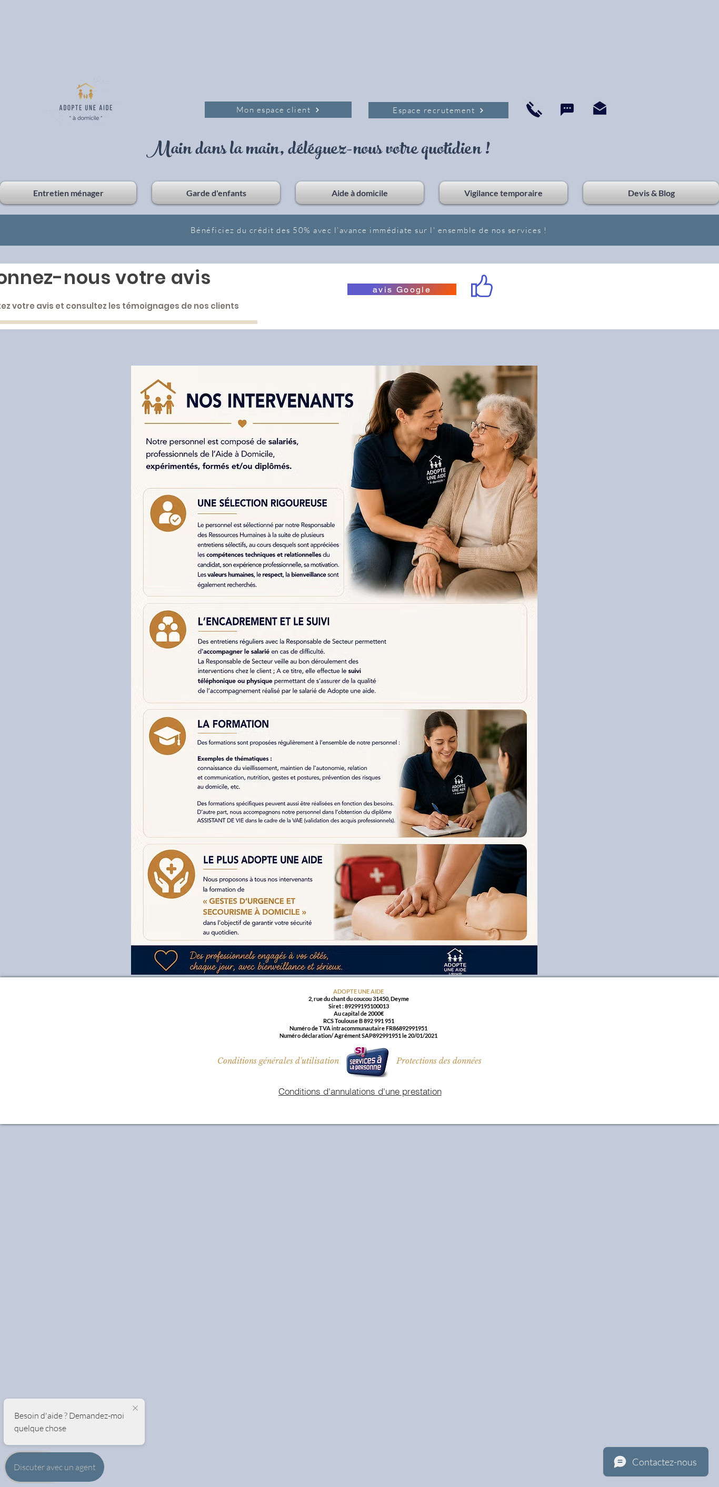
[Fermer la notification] (135, 1408)
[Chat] (567, 110)
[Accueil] (534, 109)
